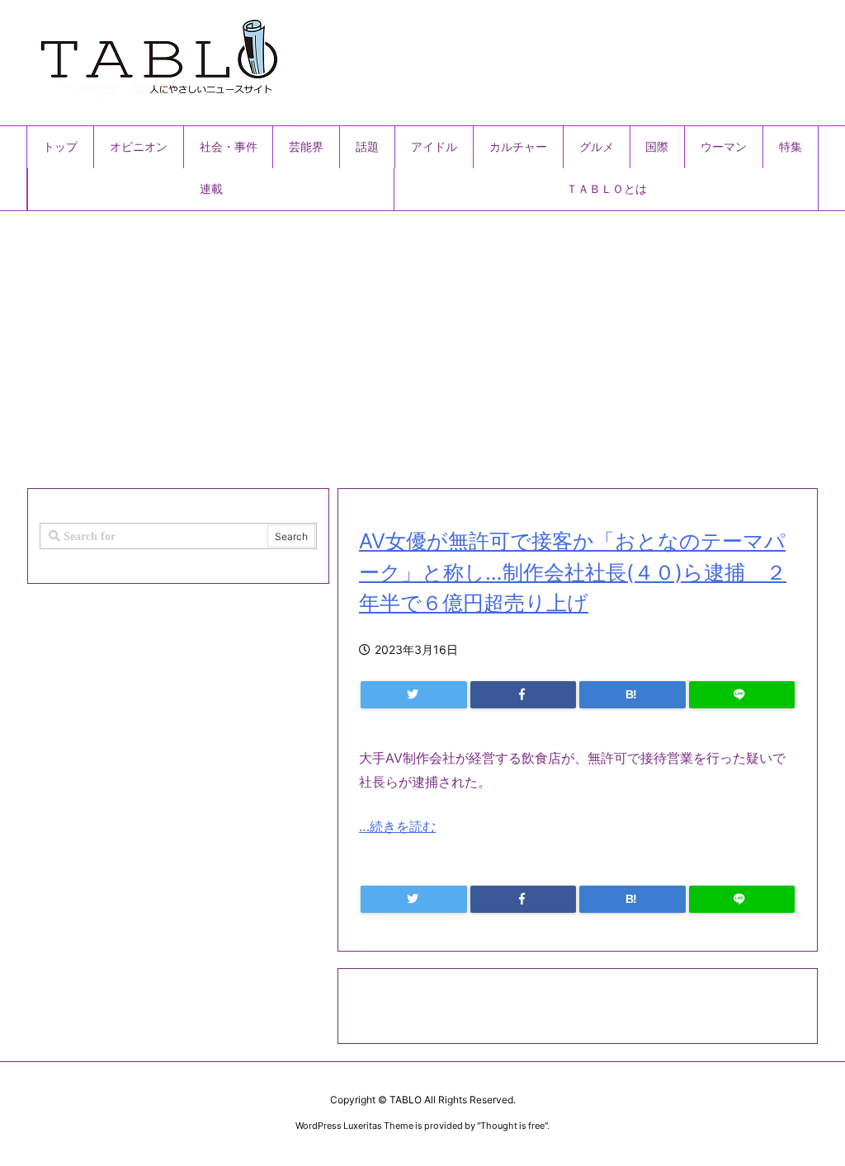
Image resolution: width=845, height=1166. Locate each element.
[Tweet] (414, 694)
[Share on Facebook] (523, 694)
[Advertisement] (422, 343)
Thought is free (512, 1125)
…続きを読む (397, 826)
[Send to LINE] (742, 694)
